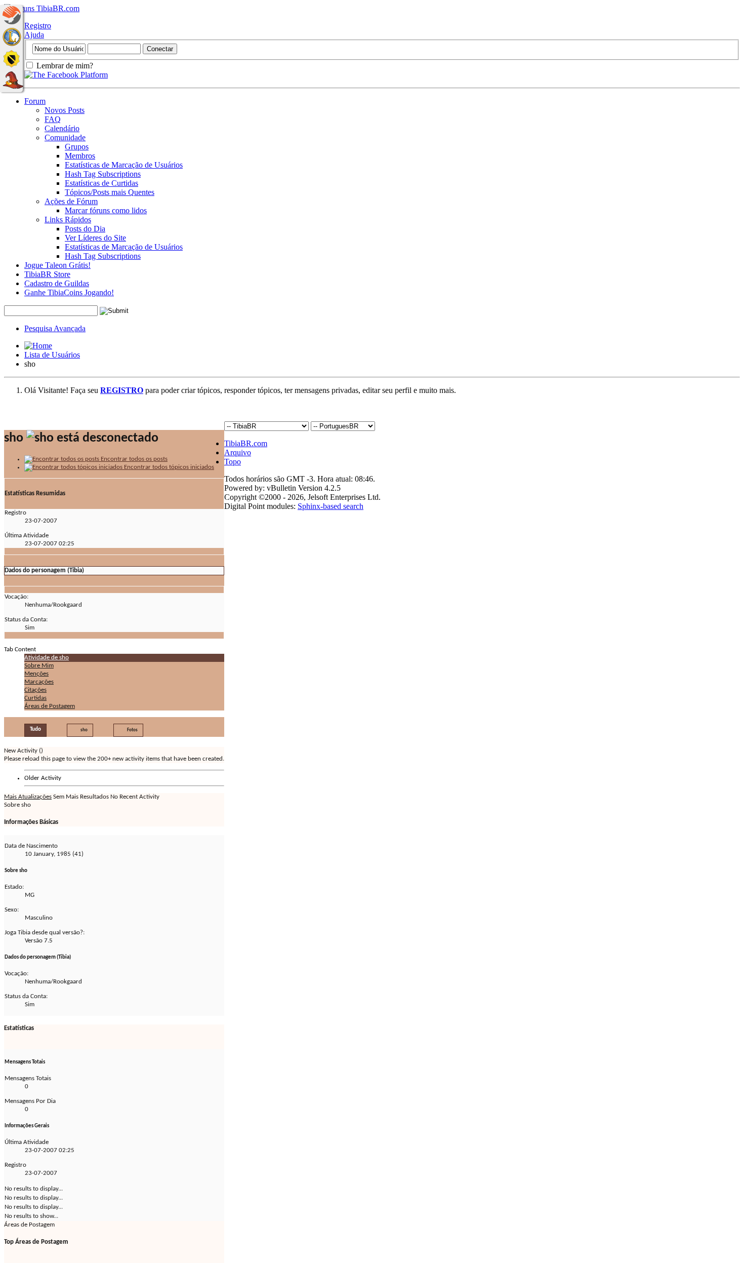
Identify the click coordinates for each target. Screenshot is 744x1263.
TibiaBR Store (47, 274)
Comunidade (65, 137)
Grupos (77, 146)
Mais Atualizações (28, 797)
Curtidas (35, 698)
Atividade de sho (46, 657)
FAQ (53, 119)
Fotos (132, 730)
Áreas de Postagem (49, 706)
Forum (35, 101)
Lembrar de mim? (63, 65)
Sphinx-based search (330, 506)
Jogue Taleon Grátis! (57, 265)
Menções (36, 673)
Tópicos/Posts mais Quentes (109, 192)
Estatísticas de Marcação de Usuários (124, 165)
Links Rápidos (68, 219)
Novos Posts (65, 110)
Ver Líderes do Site (95, 237)
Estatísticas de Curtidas (101, 183)
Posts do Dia (85, 228)
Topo (232, 461)
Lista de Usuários (52, 354)
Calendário (62, 128)
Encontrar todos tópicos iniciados (168, 467)
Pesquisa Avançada (55, 328)
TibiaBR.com (245, 443)
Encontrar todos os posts (133, 459)
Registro (37, 25)
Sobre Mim (39, 665)
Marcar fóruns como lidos (106, 210)
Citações (35, 690)
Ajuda (34, 34)
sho (84, 730)
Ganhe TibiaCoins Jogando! (69, 292)
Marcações (39, 682)
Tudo (35, 729)
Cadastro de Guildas (56, 283)
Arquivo (237, 452)
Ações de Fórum (71, 201)
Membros (80, 155)
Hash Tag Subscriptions (103, 174)
